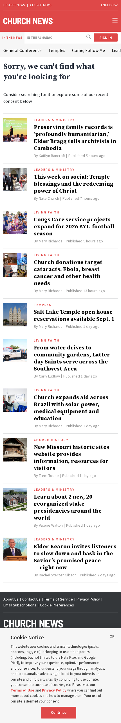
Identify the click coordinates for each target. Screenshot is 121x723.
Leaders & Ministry (54, 120)
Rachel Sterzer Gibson (58, 575)
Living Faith (47, 212)
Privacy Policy (88, 599)
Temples (56, 50)
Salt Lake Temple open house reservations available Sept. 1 (74, 316)
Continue (58, 712)
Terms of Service (58, 599)
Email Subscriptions (19, 605)
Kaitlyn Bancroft (52, 155)
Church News (40, 5)
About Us (11, 599)
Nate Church (49, 198)
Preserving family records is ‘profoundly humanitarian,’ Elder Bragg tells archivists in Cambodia (75, 138)
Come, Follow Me (88, 50)
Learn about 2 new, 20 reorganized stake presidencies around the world (68, 508)
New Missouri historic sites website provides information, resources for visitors (71, 458)
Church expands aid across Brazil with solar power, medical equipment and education (71, 408)
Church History (51, 440)
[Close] (112, 637)
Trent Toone (49, 475)
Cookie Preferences (57, 605)
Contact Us (31, 599)
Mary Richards (50, 241)
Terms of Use (22, 690)
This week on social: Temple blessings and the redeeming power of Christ (73, 184)
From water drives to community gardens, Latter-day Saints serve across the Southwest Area (73, 358)
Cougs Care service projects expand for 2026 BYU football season (74, 226)
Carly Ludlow (49, 376)
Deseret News (14, 5)
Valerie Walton (51, 525)
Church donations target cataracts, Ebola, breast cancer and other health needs (68, 273)
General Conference (22, 50)
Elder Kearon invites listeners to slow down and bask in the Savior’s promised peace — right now (75, 557)
